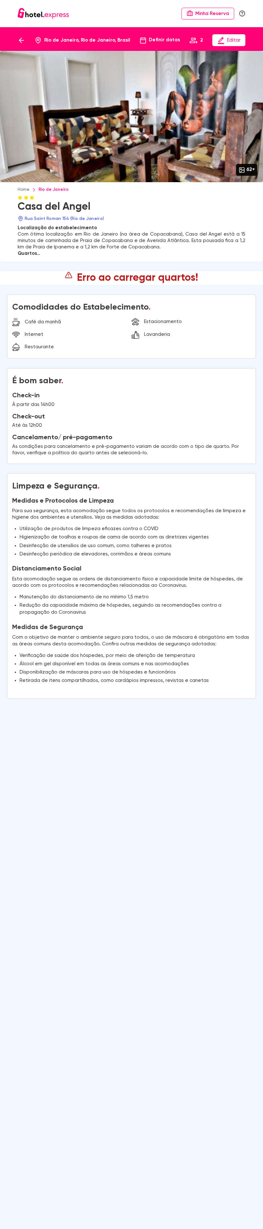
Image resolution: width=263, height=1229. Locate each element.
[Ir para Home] (43, 13)
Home (24, 190)
